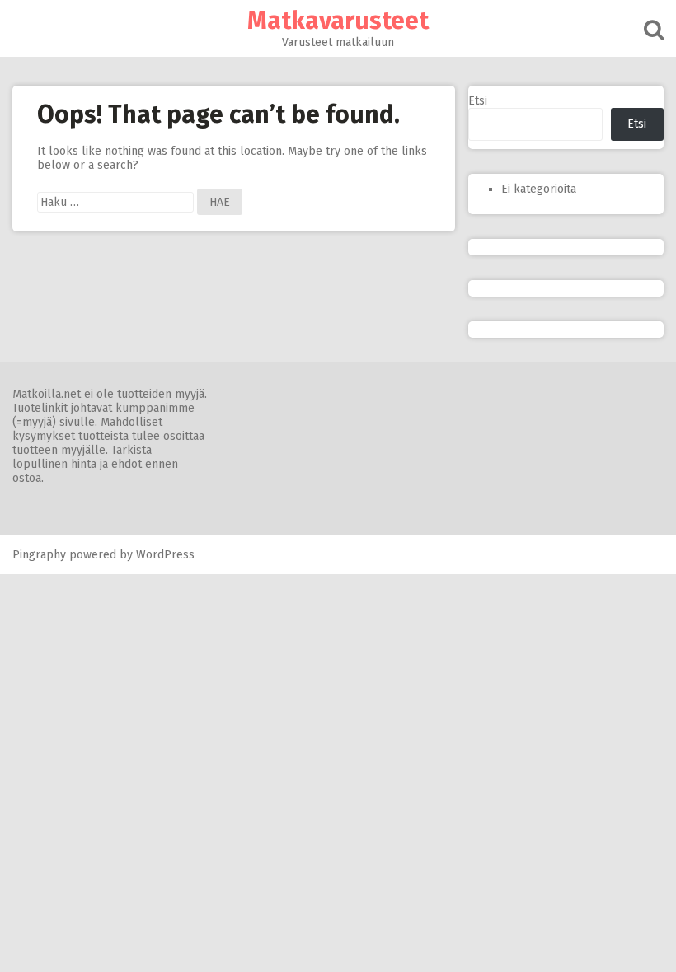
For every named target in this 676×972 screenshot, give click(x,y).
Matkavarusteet (338, 20)
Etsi (477, 101)
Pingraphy (39, 555)
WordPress (165, 555)
